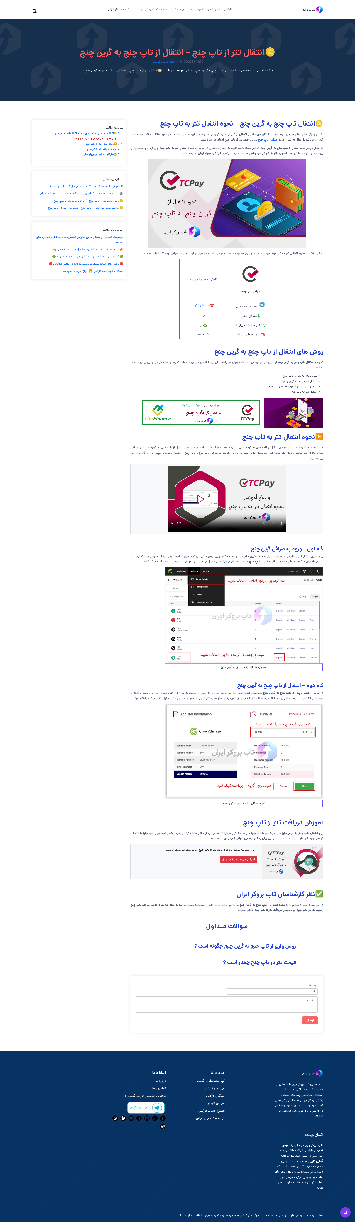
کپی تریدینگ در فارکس (210, 1081)
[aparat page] (162, 1126)
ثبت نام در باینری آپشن (210, 1118)
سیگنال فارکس (215, 1095)
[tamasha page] (122, 1118)
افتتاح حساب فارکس (211, 1110)
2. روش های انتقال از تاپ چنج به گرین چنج (97, 138)
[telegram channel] (138, 1118)
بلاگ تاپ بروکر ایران (120, 9)
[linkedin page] (154, 1118)
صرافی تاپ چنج (267, 140)
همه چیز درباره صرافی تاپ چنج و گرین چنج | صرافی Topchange (209, 70)
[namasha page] (114, 1118)
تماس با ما (159, 1088)
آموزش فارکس (216, 1103)
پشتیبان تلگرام (201, 305)
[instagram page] (146, 1118)
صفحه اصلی (265, 70)
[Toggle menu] (345, 1212)
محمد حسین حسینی (164, 62)
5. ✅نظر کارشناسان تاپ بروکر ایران (101, 154)
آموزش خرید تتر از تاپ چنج (238, 859)
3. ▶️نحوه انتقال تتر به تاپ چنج (102, 144)
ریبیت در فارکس (214, 1088)
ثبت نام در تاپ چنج (201, 279)
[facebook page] (162, 1118)
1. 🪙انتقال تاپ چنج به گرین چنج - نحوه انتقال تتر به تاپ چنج (87, 133)
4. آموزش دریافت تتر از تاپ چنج (103, 149)
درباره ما (161, 1081)
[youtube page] (130, 1118)
